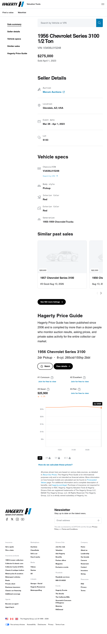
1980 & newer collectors (14, 560)
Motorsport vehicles (12, 577)
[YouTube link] (22, 519)
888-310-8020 (61, 580)
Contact (84, 567)
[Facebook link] (7, 519)
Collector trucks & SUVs (14, 567)
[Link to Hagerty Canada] (11, 619)
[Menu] (103, 4)
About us (84, 550)
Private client (10, 584)
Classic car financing (13, 590)
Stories (33, 570)
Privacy (84, 587)
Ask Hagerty (60, 553)
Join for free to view (47, 381)
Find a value (7, 12)
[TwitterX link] (12, 519)
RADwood (59, 609)
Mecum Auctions (52, 92)
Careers (84, 560)
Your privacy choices (17, 624)
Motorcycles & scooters (14, 573)
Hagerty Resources (38, 587)
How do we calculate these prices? (55, 465)
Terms (83, 590)
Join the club (60, 547)
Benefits (59, 557)
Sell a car (34, 553)
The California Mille (63, 597)
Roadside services (63, 577)
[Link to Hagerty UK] (16, 619)
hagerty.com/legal (59, 485)
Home (83, 547)
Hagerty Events (61, 590)
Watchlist (22, 12)
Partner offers (61, 560)
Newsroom (85, 564)
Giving (83, 574)
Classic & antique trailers (14, 570)
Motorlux (59, 606)
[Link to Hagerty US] (6, 619)
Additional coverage (12, 594)
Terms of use (59, 624)
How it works (35, 557)
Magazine (59, 564)
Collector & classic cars (14, 563)
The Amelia (60, 593)
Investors (84, 570)
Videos (33, 567)
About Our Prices (50, 475)
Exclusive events (62, 567)
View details (61, 366)
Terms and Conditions (70, 529)
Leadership (85, 553)
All (31, 573)
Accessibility (31, 624)
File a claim (9, 550)
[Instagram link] (17, 519)
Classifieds (35, 550)
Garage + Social (36, 583)
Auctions (34, 547)
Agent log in (9, 607)
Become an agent (11, 604)
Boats (7, 580)
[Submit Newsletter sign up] (98, 520)
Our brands (85, 557)
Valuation (59, 550)
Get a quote (9, 547)
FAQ (82, 584)
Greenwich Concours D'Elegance (63, 602)
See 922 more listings (50, 302)
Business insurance (12, 587)
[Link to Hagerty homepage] (18, 511)
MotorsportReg (36, 590)
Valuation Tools (33, 4)
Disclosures (42, 624)
